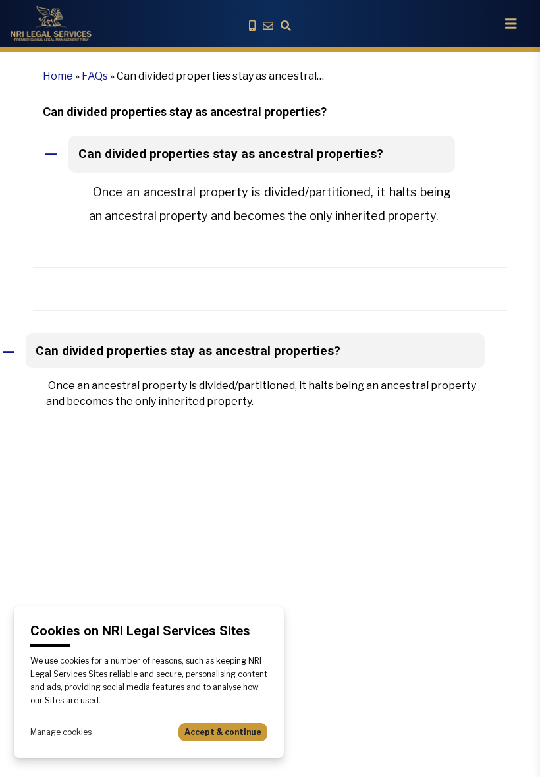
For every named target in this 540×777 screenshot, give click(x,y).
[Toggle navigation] (511, 24)
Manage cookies (61, 732)
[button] (270, 155)
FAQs (95, 76)
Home (58, 76)
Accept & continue (222, 732)
